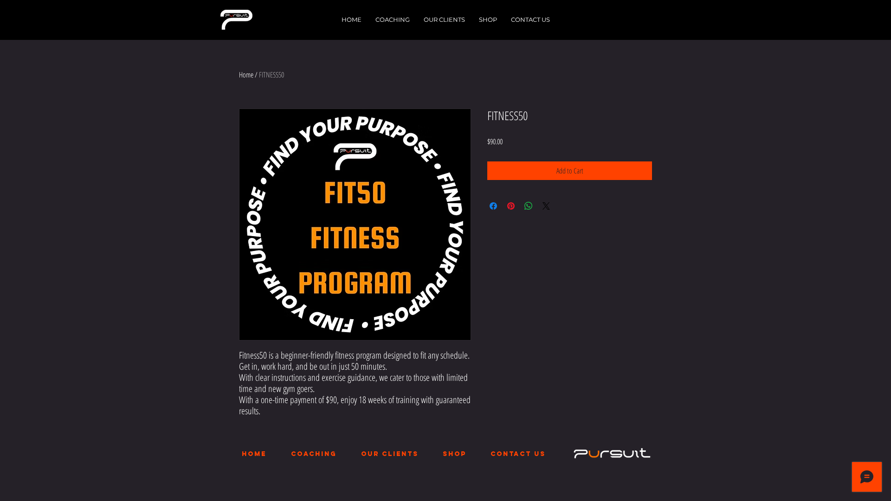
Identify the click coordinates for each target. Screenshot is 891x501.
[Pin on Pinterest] (511, 206)
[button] (392, 19)
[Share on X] (546, 206)
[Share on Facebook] (493, 206)
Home (246, 75)
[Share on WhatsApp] (528, 206)
